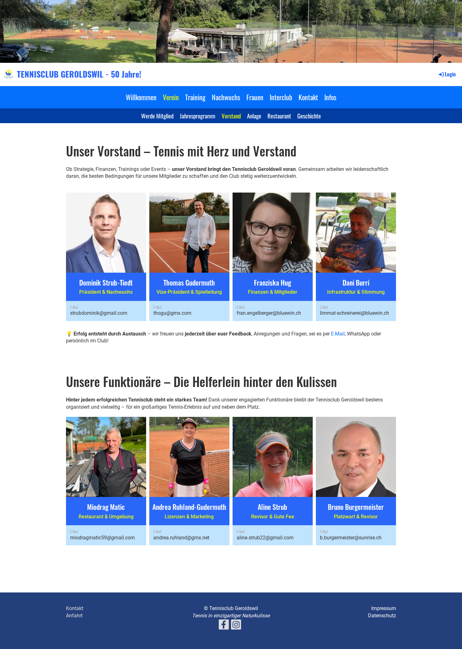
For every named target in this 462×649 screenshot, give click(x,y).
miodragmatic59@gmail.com (102, 538)
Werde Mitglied (157, 115)
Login (450, 74)
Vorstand (231, 115)
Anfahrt (74, 616)
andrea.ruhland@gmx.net (181, 538)
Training (195, 97)
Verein (171, 97)
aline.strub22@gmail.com (265, 538)
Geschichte (309, 115)
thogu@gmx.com (172, 313)
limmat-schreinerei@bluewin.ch (354, 313)
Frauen (254, 97)
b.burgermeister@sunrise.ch (351, 538)
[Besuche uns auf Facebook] (224, 626)
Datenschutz (382, 616)
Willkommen (141, 97)
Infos (330, 97)
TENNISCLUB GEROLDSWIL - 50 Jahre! (79, 74)
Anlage (254, 115)
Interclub (281, 97)
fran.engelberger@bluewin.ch (269, 313)
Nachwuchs (226, 97)
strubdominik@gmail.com (98, 313)
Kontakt (308, 97)
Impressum (383, 608)
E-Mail (338, 334)
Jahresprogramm (197, 115)
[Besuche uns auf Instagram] (236, 626)
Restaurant (279, 115)
